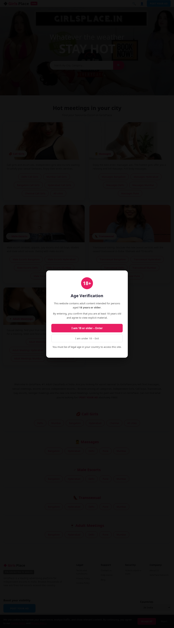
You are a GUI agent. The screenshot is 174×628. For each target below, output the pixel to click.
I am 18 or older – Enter (87, 328)
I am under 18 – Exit (87, 338)
